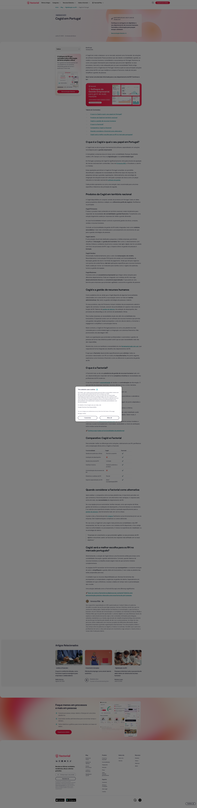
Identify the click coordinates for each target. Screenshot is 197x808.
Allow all (109, 418)
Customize (87, 418)
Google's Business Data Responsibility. (87, 407)
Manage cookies (82, 413)
